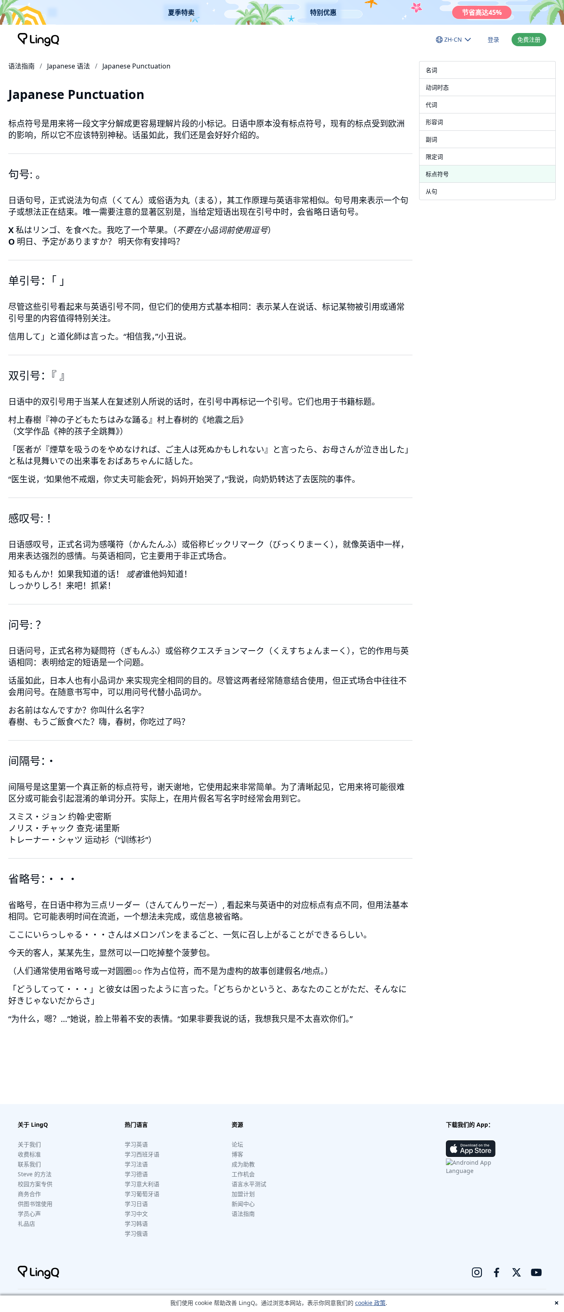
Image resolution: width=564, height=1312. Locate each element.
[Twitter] (516, 1272)
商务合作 (29, 1194)
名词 (431, 70)
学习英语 (136, 1144)
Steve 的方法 (35, 1174)
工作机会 (243, 1174)
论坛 (237, 1144)
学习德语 (136, 1174)
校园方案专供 (35, 1184)
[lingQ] (38, 39)
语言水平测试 (249, 1184)
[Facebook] (497, 1272)
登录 (493, 39)
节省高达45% (482, 12)
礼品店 (26, 1223)
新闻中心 (243, 1204)
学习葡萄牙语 (142, 1194)
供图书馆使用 (35, 1204)
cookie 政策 (370, 1303)
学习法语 (136, 1164)
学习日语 (136, 1204)
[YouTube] (536, 1272)
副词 (431, 139)
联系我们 (29, 1164)
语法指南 (21, 66)
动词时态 (437, 87)
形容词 (434, 122)
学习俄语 (136, 1233)
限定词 (434, 156)
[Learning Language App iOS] (470, 1148)
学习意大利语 (142, 1184)
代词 (431, 105)
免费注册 (528, 39)
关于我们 (29, 1144)
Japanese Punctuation (136, 66)
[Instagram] (477, 1272)
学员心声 (29, 1214)
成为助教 (243, 1164)
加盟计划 (243, 1194)
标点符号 (437, 174)
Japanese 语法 (68, 66)
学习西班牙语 (142, 1154)
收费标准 (29, 1154)
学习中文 (136, 1214)
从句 (431, 191)
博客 (237, 1154)
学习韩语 (136, 1223)
